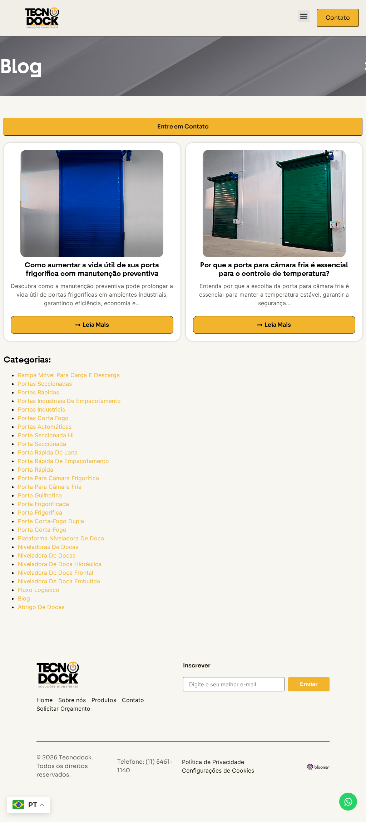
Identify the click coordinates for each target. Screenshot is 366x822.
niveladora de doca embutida (59, 581)
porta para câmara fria (49, 486)
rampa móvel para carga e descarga (69, 375)
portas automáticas (44, 426)
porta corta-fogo (42, 529)
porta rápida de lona (48, 452)
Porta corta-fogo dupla (51, 521)
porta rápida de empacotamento (63, 460)
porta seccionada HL (46, 435)
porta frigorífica (40, 512)
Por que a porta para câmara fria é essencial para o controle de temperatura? (274, 269)
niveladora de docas (46, 555)
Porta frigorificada (43, 503)
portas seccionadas (45, 383)
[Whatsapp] (348, 802)
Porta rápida (35, 469)
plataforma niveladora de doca (61, 538)
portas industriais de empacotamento (69, 400)
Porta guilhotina (40, 495)
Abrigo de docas (41, 607)
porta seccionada (42, 443)
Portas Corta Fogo (43, 418)
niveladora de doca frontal (55, 572)
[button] (304, 16)
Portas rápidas (38, 392)
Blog (24, 598)
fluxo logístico (38, 589)
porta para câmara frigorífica (58, 478)
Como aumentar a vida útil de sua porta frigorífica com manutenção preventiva (92, 269)
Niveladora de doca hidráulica (60, 564)
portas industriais (41, 409)
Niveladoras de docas (48, 546)
